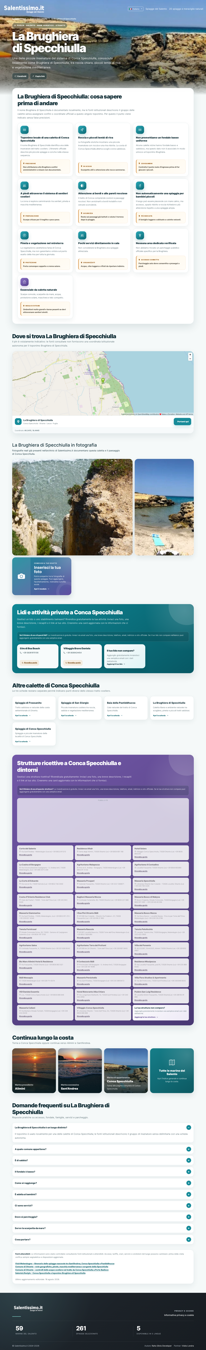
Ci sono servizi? (24, 1205)
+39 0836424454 (74, 653)
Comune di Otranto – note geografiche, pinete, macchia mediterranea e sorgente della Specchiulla (61, 1267)
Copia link (40, 76)
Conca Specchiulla (38, 19)
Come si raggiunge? (26, 1183)
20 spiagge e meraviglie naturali (186, 8)
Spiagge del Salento (156, 8)
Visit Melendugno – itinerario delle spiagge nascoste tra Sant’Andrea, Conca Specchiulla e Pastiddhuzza (64, 1263)
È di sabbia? (21, 1160)
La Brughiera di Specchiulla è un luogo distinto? (41, 1127)
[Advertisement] (103, 821)
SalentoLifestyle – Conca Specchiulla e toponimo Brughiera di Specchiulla (50, 1273)
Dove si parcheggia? (26, 1216)
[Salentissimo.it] (25, 9)
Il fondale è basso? (25, 1171)
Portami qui (183, 421)
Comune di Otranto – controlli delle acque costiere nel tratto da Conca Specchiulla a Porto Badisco (62, 1270)
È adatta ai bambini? (26, 1194)
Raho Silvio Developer (162, 1346)
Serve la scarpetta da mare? (30, 1228)
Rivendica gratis (30, 663)
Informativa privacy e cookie (179, 1315)
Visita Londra (188, 1346)
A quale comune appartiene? (30, 1149)
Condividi (21, 76)
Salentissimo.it (19, 19)
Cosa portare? (22, 1239)
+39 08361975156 (30, 653)
